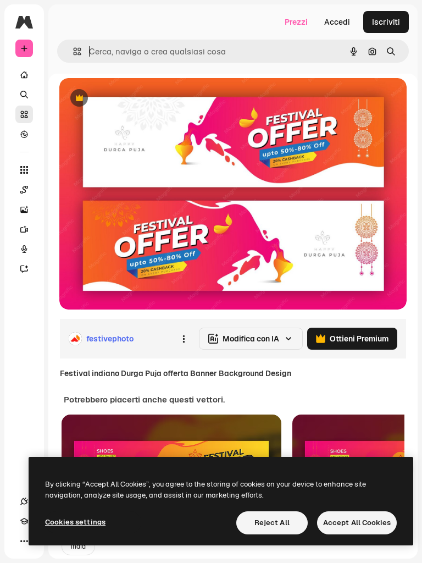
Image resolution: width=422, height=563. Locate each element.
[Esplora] (24, 134)
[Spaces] (24, 189)
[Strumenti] (24, 170)
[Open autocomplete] (73, 51)
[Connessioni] (24, 501)
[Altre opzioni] (184, 339)
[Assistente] (24, 269)
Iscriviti (386, 22)
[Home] (24, 75)
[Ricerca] (24, 94)
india (78, 546)
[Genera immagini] (24, 209)
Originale (131, 98)
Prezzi (296, 22)
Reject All (272, 522)
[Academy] (24, 521)
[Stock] (24, 114)
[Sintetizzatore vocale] (24, 249)
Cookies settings (75, 522)
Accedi (337, 22)
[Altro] (24, 541)
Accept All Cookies (357, 522)
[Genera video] (24, 229)
